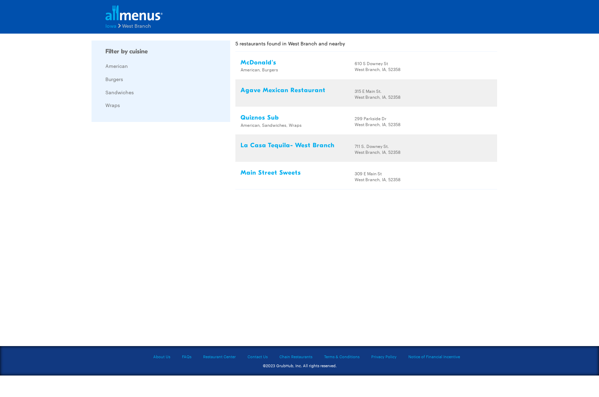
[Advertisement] (144, 231)
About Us (161, 356)
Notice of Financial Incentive (434, 356)
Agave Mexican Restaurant (283, 90)
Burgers (114, 79)
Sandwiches (119, 92)
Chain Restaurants (295, 356)
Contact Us (258, 356)
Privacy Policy (384, 356)
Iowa (110, 25)
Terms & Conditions (341, 356)
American (116, 65)
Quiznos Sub (260, 117)
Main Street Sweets (271, 172)
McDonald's (258, 62)
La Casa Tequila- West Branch (288, 145)
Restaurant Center (219, 356)
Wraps (112, 105)
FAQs (186, 356)
